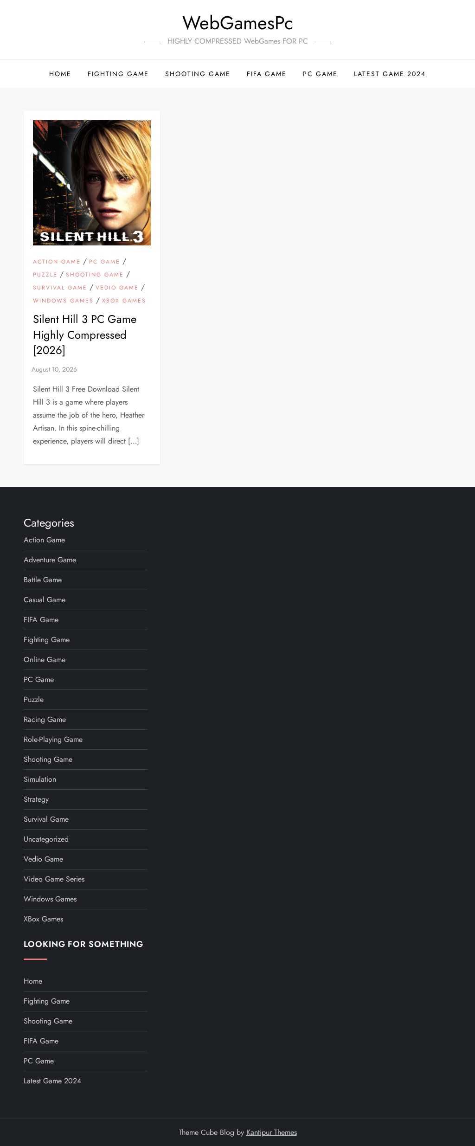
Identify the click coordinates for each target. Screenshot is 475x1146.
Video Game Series (54, 879)
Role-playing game (53, 739)
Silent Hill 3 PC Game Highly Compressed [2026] (84, 334)
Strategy (36, 799)
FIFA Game (267, 73)
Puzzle (45, 275)
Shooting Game (198, 73)
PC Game (320, 73)
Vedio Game (117, 288)
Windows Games (63, 301)
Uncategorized (46, 839)
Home (60, 73)
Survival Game (60, 288)
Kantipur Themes (271, 1132)
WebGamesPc (237, 22)
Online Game (44, 659)
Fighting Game (118, 73)
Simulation (40, 779)
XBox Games (124, 301)
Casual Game (44, 599)
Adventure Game (50, 559)
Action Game (57, 262)
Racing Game (45, 719)
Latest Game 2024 (390, 73)
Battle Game (43, 579)
